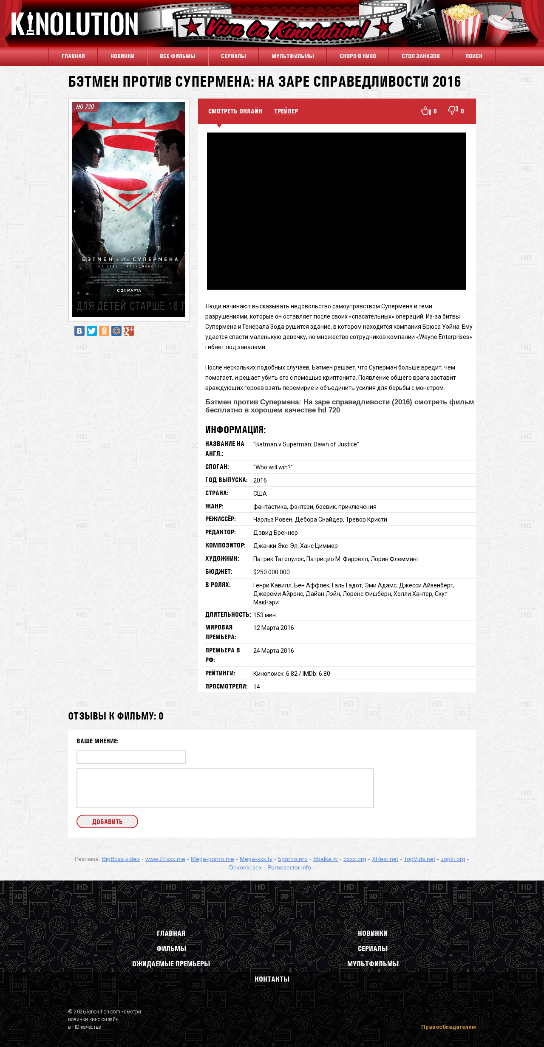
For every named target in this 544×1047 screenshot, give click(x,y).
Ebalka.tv (325, 858)
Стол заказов (421, 56)
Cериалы (233, 56)
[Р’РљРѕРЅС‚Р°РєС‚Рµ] (79, 331)
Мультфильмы (293, 56)
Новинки (122, 56)
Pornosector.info (289, 867)
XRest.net (385, 858)
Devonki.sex (245, 867)
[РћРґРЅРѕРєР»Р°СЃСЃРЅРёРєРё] (104, 331)
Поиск (473, 56)
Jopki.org (453, 858)
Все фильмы (178, 56)
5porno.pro (293, 858)
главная (73, 56)
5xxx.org (354, 858)
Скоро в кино (358, 56)
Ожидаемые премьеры (171, 963)
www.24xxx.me (165, 858)
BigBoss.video (121, 858)
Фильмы (171, 948)
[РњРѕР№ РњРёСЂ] (116, 331)
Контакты (272, 979)
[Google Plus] (129, 331)
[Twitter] (92, 331)
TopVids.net (419, 858)
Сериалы (373, 948)
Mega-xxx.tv (256, 858)
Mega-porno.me (212, 858)
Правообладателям (448, 1027)
